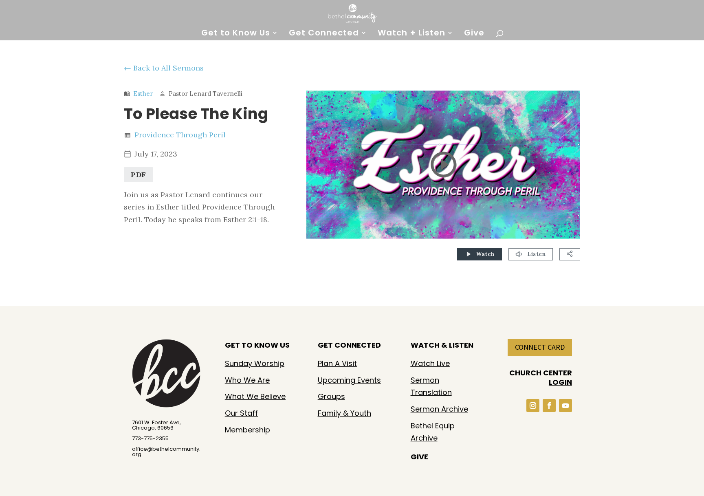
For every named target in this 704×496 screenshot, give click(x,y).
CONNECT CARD (540, 347)
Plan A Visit (337, 363)
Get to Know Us (235, 34)
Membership (247, 430)
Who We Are (247, 380)
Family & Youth (344, 413)
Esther (143, 93)
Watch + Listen (411, 34)
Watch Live (430, 363)
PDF (138, 174)
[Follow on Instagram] (532, 405)
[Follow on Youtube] (565, 405)
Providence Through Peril (180, 134)
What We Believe (255, 396)
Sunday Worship (254, 363)
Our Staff (241, 413)
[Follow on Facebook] (549, 405)
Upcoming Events (349, 380)
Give (474, 34)
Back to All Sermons (168, 68)
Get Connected (324, 34)
